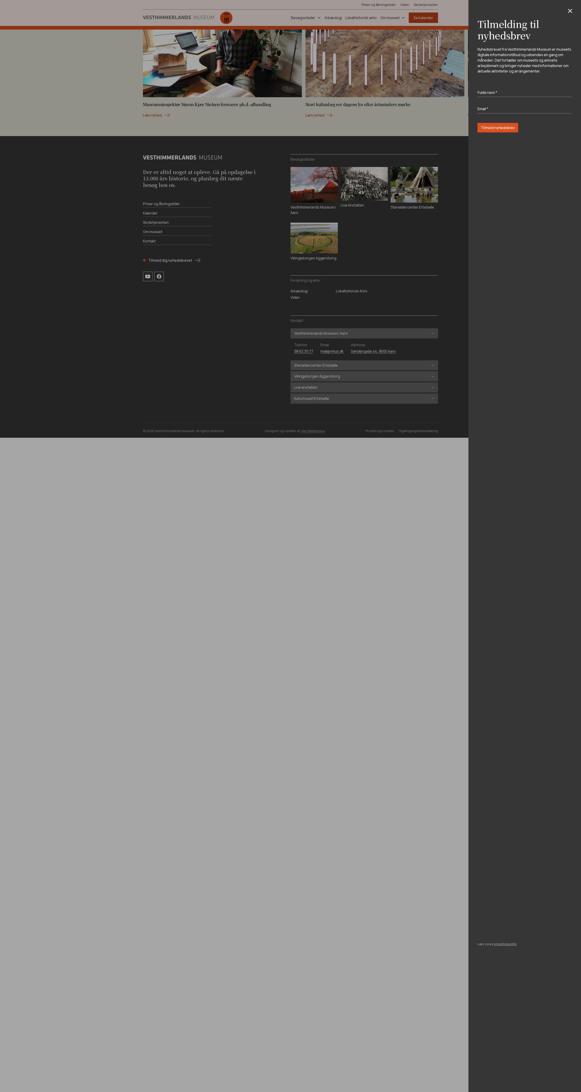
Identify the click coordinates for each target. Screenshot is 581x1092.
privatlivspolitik (505, 944)
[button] (570, 11)
